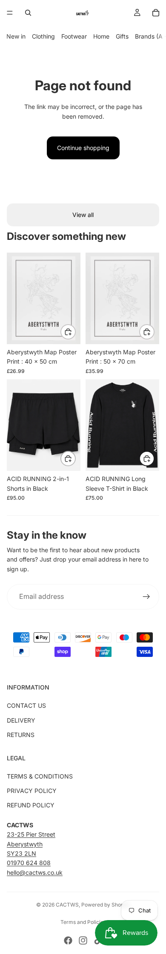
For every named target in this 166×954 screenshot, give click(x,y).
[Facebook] (68, 940)
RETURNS (20, 734)
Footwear (74, 36)
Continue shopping (83, 147)
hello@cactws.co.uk (35, 872)
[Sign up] (146, 597)
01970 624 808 (29, 862)
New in (16, 36)
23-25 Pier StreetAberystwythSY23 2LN (31, 844)
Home (101, 36)
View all (83, 214)
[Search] (28, 12)
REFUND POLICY (30, 805)
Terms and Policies (83, 922)
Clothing (43, 36)
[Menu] (10, 12)
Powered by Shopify (105, 904)
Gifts (122, 36)
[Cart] (155, 12)
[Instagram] (83, 940)
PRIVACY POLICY (32, 790)
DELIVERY (21, 720)
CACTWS (67, 904)
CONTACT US (26, 705)
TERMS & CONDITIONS (40, 776)
